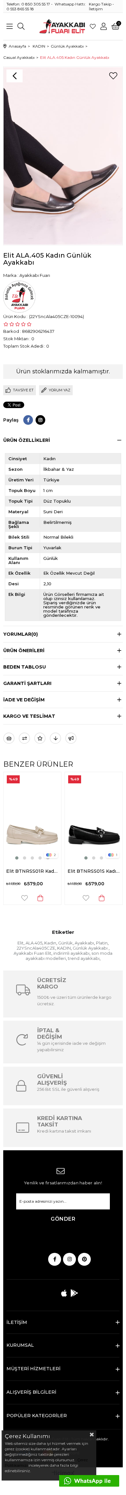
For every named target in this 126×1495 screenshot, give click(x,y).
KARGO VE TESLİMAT (29, 716)
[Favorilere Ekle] (113, 75)
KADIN (64, 948)
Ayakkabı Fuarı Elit (32, 953)
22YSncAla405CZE (36, 948)
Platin (102, 942)
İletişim (96, 8)
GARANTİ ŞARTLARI (27, 683)
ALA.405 (34, 942)
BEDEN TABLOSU (24, 667)
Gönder (63, 1219)
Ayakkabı (84, 942)
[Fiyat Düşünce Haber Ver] (55, 738)
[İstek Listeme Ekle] (9, 738)
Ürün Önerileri (24, 650)
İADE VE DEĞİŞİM (24, 700)
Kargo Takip (100, 4)
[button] (17, 858)
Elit (20, 942)
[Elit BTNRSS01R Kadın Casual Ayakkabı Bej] (32, 817)
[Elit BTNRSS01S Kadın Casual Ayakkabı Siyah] (93, 817)
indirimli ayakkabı (71, 953)
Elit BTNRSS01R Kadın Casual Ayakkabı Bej (32, 871)
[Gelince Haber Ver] (71, 738)
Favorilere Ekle (24, 898)
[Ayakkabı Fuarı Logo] (62, 26)
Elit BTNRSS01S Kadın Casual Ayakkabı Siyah (94, 871)
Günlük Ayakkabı (91, 948)
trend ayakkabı (84, 958)
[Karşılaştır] (24, 738)
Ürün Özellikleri (26, 440)
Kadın (50, 942)
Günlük (65, 942)
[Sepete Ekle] (40, 898)
